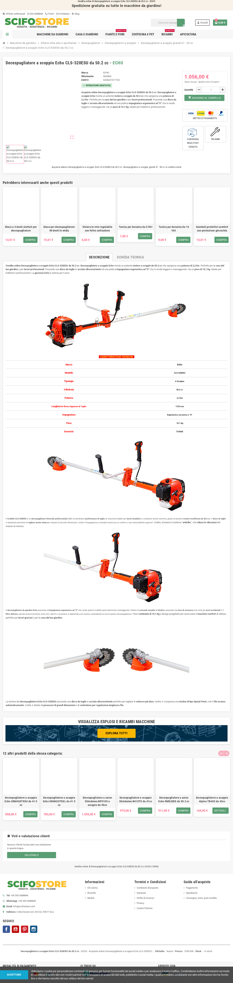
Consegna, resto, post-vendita (201, 898)
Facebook (6, 929)
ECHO (118, 62)
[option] (21, 789)
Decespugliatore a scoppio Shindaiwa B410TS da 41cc (135, 799)
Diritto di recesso (145, 898)
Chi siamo (92, 887)
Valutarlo (32, 855)
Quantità (188, 89)
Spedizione (191, 893)
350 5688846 (36, 13)
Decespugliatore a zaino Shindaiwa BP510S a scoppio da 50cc (97, 801)
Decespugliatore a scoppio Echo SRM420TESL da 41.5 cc (59, 801)
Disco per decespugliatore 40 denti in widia (59, 228)
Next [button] (226, 753)
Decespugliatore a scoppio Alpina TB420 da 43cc (212, 799)
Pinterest (24, 929)
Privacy (140, 903)
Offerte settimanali (15, 13)
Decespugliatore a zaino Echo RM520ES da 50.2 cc (173, 799)
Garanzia (141, 893)
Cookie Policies (145, 908)
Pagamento (192, 887)
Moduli (90, 898)
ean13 (84, 80)
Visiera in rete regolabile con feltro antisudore (97, 228)
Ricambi (91, 893)
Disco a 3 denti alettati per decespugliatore (21, 228)
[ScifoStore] (37, 22)
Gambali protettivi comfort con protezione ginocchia (212, 228)
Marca (84, 72)
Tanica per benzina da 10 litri (174, 228)
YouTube (15, 929)
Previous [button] (221, 753)
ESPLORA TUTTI (116, 733)
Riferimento (87, 76)
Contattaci (64, 13)
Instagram (33, 929)
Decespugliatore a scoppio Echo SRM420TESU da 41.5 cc (21, 801)
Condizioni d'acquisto (147, 887)
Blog (76, 13)
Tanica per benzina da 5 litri (135, 226)
